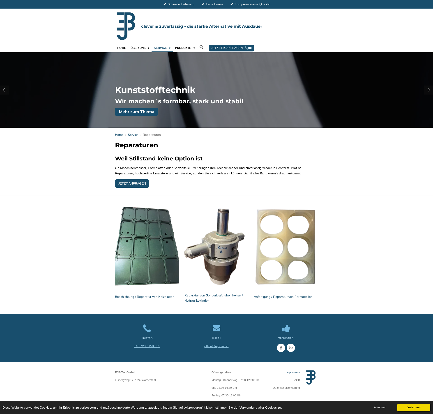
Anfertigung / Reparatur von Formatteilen (283, 296)
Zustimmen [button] (413, 407)
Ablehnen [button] (380, 407)
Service (133, 134)
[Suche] (201, 47)
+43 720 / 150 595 (147, 346)
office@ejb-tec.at (216, 346)
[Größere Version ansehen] (147, 248)
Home (119, 134)
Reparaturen (152, 134)
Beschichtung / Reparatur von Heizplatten (144, 296)
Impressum (293, 372)
